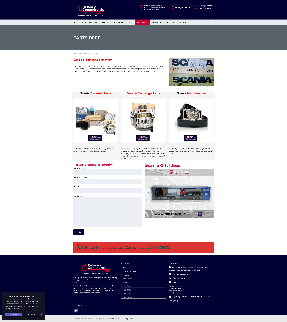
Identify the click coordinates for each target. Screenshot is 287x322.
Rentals (106, 22)
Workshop (156, 22)
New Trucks (119, 22)
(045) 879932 (206, 6)
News (130, 22)
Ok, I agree (14, 314)
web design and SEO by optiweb (123, 319)
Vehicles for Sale (90, 22)
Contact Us (183, 22)
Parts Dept (142, 22)
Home (75, 22)
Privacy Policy (173, 301)
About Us (169, 22)
